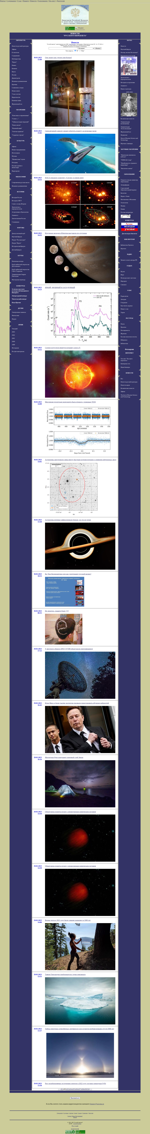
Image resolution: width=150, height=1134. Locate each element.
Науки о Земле (125, 196)
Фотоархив (15, 348)
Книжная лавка (16, 100)
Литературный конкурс (19, 296)
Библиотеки (124, 343)
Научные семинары (127, 143)
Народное (124, 281)
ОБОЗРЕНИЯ (20, 110)
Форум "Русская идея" (19, 240)
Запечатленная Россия (19, 218)
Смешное (124, 284)
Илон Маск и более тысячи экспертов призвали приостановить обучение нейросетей (77, 703)
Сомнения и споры (17, 88)
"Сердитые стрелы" (18, 135)
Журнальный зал (17, 104)
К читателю (15, 52)
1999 (13, 345)
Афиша (14, 49)
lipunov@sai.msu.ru (97, 1104)
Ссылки (80, 1113)
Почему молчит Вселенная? (129, 52)
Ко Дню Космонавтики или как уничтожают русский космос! (68, 574)
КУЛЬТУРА (20, 141)
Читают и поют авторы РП (129, 260)
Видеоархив (15, 171)
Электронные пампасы (19, 312)
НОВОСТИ (129, 373)
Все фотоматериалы (18, 351)
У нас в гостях (16, 94)
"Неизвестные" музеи (18, 159)
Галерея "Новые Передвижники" (75, 1116)
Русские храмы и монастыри (17, 166)
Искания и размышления (19, 81)
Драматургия (16, 78)
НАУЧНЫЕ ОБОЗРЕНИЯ (129, 149)
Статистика (85, 1113)
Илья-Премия (16, 302)
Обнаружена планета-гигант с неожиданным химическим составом (70, 812)
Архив (75, 1113)
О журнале (124, 302)
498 (82, 1089)
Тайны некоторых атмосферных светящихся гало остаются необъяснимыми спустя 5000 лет (79, 1029)
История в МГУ (17, 201)
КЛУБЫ (20, 255)
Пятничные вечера (17, 261)
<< (59, 1089)
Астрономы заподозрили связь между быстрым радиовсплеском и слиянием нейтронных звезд (80, 460)
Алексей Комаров (77, 1123)
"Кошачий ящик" (17, 128)
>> (91, 1089)
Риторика (15, 162)
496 (76, 1089)
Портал (2, 1)
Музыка (14, 156)
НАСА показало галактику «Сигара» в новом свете (64, 178)
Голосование (43, 1)
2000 (13, 341)
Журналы (124, 333)
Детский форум (16, 250)
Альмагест (15, 215)
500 (88, 1089)
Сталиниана (15, 222)
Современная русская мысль (20, 182)
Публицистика (16, 59)
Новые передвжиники (18, 150)
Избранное (124, 340)
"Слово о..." (15, 119)
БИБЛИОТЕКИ (129, 239)
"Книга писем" (16, 125)
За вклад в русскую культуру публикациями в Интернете (20, 290)
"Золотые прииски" (18, 131)
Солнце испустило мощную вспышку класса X (62, 348)
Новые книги (16, 91)
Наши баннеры (125, 367)
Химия (123, 209)
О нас (19, 1)
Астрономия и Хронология (20, 212)
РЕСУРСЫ (129, 318)
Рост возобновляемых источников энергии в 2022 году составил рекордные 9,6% (75, 1083)
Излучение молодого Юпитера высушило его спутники (66, 233)
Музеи (123, 271)
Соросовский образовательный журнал (128, 189)
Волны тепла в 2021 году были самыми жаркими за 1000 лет (68, 920)
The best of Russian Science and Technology (129, 396)
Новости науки (125, 385)
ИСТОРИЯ (20, 192)
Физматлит (124, 135)
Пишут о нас (124, 309)
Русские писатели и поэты (129, 337)
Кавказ (14, 65)
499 (85, 1089)
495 (73, 1089)
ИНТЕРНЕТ (129, 353)
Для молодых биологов (129, 233)
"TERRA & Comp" (126, 160)
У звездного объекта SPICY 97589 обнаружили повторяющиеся (69, 649)
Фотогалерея (16, 153)
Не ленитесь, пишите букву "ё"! (57, 611)
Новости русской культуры (20, 46)
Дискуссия (61, 1)
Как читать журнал (126, 306)
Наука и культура (126, 89)
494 (70, 1089)
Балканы (14, 68)
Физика (123, 206)
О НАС (129, 290)
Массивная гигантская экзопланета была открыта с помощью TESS (70, 402)
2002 (13, 335)
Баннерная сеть (125, 363)
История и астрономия (128, 82)
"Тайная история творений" (20, 122)
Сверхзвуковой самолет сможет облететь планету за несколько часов (70, 131)
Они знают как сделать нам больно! (58, 57)
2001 (13, 338)
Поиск (123, 324)
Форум (14, 319)
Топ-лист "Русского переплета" (127, 359)
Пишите (26, 1)
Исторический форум (18, 246)
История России (17, 197)
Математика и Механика (128, 199)
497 (79, 1089)
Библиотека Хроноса (127, 245)
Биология (123, 193)
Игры (122, 275)
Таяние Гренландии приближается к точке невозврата (65, 974)
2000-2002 (129, 92)
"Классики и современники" (20, 115)
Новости (33, 1)
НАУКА (129, 40)
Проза (14, 72)
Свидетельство (72, 44)
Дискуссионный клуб (18, 233)
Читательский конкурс (19, 299)
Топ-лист (52, 1)
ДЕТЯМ (20, 308)
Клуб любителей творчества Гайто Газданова (20, 270)
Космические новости (127, 119)
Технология (124, 202)
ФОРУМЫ (20, 228)
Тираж (123, 312)
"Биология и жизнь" (127, 168)
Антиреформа (125, 185)
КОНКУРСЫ (20, 286)
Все (122, 379)
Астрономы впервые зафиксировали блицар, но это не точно (68, 520)
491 (61, 1089)
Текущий (14, 329)
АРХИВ (20, 325)
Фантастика (15, 315)
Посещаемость (125, 330)
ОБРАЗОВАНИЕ (129, 174)
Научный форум (17, 236)
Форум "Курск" (16, 243)
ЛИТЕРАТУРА (20, 40)
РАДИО (129, 254)
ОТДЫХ (129, 266)
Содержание (11, 1)
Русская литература (127, 212)
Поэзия (14, 75)
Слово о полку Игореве (19, 204)
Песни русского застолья (128, 278)
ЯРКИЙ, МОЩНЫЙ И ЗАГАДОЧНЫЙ (60, 287)
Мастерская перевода (18, 280)
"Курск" (14, 62)
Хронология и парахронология (17, 208)
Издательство (16, 97)
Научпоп (123, 248)
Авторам (123, 299)
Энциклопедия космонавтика (125, 122)
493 (67, 1089)
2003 (13, 332)
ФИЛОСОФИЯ (21, 177)
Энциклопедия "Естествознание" (126, 127)
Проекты (123, 327)
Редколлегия (124, 296)
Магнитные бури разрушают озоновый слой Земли (64, 757)
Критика (14, 84)
